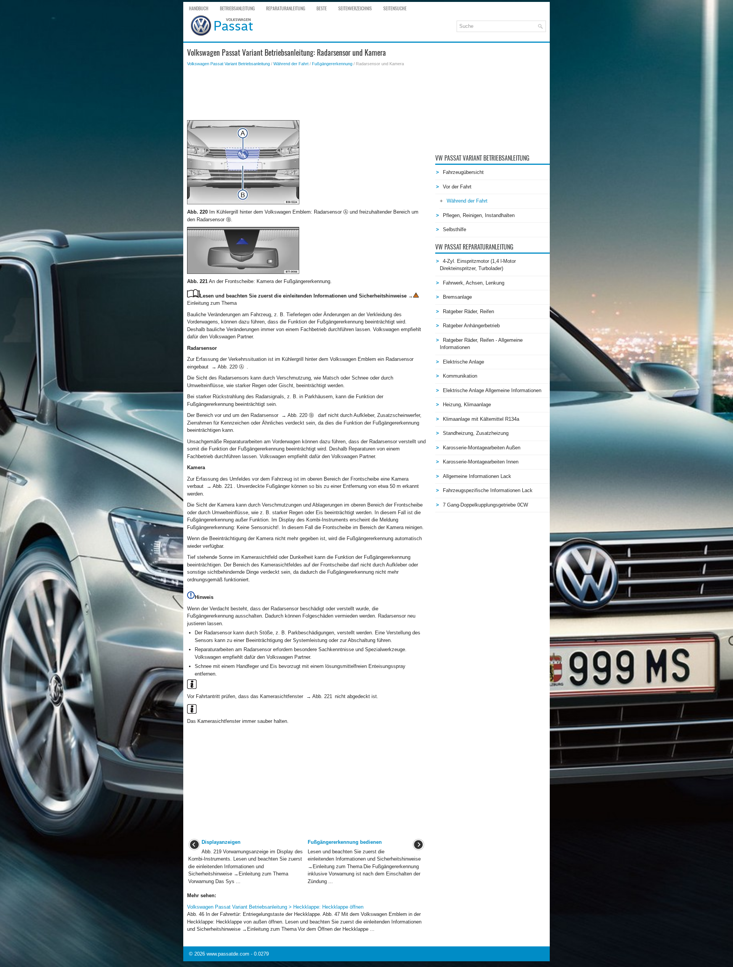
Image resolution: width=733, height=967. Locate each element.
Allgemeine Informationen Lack (477, 476)
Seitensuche (395, 8)
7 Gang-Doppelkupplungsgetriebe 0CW (485, 505)
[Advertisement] (306, 93)
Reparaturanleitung (285, 8)
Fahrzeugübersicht (463, 172)
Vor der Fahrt (457, 187)
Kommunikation (460, 376)
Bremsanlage (457, 297)
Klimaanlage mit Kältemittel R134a (481, 419)
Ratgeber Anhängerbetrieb (471, 325)
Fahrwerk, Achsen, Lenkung (473, 283)
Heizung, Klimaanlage (467, 404)
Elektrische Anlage (463, 362)
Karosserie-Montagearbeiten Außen (481, 448)
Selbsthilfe (454, 229)
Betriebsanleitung (237, 8)
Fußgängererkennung (332, 63)
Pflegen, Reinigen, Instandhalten (479, 215)
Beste (321, 8)
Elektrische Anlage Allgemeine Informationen (492, 390)
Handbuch (198, 8)
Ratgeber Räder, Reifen (468, 311)
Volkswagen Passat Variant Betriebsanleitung (228, 63)
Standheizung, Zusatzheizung (476, 433)
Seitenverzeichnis (355, 8)
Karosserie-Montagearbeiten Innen (480, 462)
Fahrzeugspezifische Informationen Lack (488, 490)
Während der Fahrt (290, 63)
